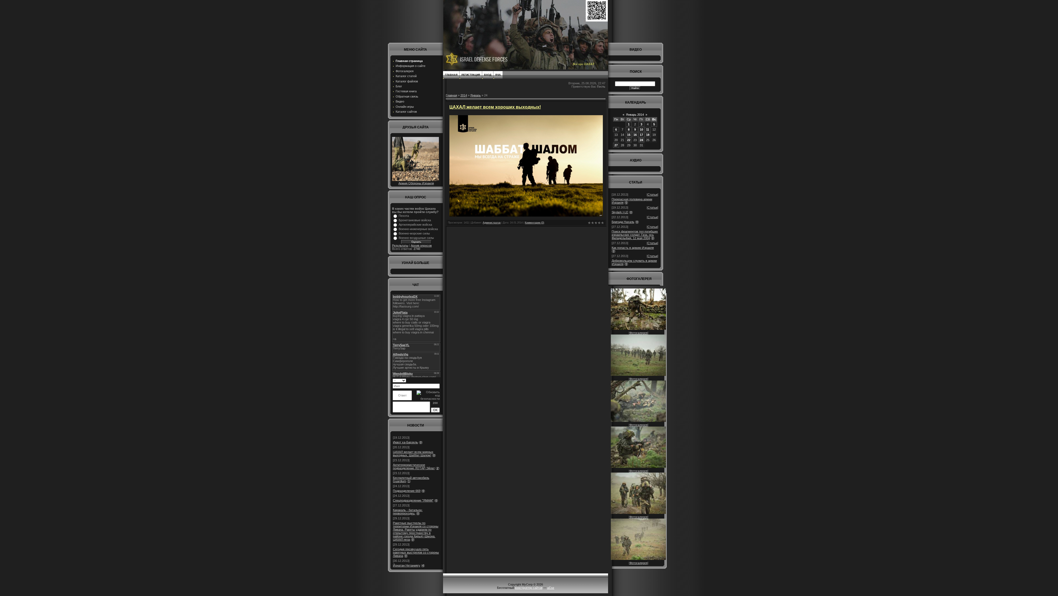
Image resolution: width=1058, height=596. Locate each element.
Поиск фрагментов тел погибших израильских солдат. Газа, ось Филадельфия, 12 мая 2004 (635, 235)
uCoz (550, 587)
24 (641, 140)
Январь (475, 95)
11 (647, 129)
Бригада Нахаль (623, 221)
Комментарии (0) (534, 222)
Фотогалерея (638, 333)
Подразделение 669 (406, 490)
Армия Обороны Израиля (416, 183)
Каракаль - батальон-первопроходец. (408, 511)
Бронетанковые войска (415, 220)
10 (641, 129)
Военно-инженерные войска (418, 229)
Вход (487, 75)
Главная (451, 75)
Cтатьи (652, 194)
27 (616, 145)
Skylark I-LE (620, 212)
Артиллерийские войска (415, 224)
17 (641, 134)
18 (647, 134)
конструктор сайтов (529, 587)
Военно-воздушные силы (416, 237)
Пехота (404, 215)
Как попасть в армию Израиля (633, 247)
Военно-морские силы (414, 233)
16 (635, 134)
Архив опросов (421, 245)
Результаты (400, 245)
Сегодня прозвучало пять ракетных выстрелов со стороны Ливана (416, 552)
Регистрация (470, 75)
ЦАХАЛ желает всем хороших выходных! (495, 107)
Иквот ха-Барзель (405, 442)
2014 (463, 95)
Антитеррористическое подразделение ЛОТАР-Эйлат (414, 466)
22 (628, 140)
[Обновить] (438, 380)
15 (628, 134)
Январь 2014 (635, 114)
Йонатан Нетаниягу (406, 565)
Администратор (492, 222)
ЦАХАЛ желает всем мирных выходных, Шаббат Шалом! (413, 453)
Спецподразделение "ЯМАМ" (413, 500)
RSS (498, 75)
